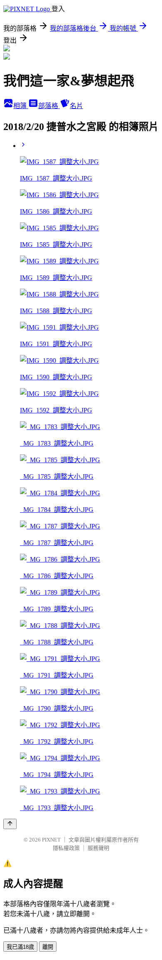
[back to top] (10, 824)
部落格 (49, 105)
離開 (47, 947)
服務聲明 (98, 848)
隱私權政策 (66, 848)
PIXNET (51, 840)
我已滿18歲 (20, 947)
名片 (76, 105)
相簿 (20, 105)
